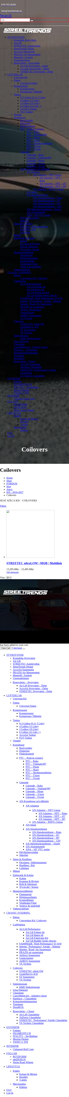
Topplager (19, 355)
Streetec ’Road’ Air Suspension (36, 304)
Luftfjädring (20, 281)
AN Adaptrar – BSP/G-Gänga (48, 189)
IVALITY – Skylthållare (26, 387)
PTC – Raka (33, 132)
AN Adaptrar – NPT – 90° (52, 186)
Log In (10, 436)
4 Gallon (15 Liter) (29, 100)
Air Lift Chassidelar (30, 364)
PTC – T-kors (34, 146)
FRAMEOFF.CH (23, 384)
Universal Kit (20, 77)
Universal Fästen (28, 83)
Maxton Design (22, 390)
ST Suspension (27, 329)
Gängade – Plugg (35, 160)
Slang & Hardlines (23, 223)
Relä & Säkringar (29, 246)
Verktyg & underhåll (30, 266)
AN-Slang (32, 192)
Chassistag (19, 344)
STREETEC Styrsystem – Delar (36, 71)
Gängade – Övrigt (36, 166)
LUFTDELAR (15, 74)
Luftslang (25, 232)
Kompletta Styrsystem (25, 40)
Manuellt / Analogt (23, 57)
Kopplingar (19, 117)
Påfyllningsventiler (29, 218)
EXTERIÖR (13, 378)
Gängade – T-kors (36, 163)
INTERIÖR (13, 395)
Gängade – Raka (35, 154)
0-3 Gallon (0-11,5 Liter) (32, 97)
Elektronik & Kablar (24, 238)
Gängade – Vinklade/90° (39, 157)
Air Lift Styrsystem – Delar (34, 66)
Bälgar (17, 275)
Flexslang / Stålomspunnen (33, 226)
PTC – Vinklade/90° (37, 134)
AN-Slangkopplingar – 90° (46, 203)
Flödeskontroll (27, 126)
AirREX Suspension (30, 315)
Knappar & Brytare (30, 243)
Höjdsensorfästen (29, 258)
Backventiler (26, 120)
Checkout (17, 648)
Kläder (17, 416)
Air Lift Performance (30, 284)
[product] (37, 534)
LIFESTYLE (14, 413)
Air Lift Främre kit (36, 286)
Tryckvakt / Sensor (29, 249)
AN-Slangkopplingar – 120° (47, 206)
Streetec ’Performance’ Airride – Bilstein (40, 301)
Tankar (17, 94)
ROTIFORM (20, 404)
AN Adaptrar (33, 172)
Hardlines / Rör (28, 229)
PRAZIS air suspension (32, 307)
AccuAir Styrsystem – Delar (34, 68)
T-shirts (24, 424)
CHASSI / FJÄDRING (19, 272)
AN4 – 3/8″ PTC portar (39, 215)
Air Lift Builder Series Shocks (42, 295)
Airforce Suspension (30, 309)
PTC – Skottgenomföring (39, 143)
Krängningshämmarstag (26, 352)
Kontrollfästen (27, 261)
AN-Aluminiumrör (36, 212)
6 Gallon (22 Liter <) (30, 106)
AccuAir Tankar (28, 109)
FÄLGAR (12, 401)
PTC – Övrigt (34, 149)
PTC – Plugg (33, 137)
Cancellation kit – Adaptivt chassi (31, 347)
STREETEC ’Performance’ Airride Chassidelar (43, 1020)
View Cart (5, 648)
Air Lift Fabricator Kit (38, 292)
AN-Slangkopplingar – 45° (46, 200)
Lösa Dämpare (21, 341)
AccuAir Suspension (24, 51)
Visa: (3, 577)
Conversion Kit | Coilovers (33, 278)
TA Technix (26, 318)
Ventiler (18, 114)
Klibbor (24, 430)
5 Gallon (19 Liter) (29, 103)
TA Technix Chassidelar (32, 375)
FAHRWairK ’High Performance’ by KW (41, 298)
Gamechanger (27, 312)
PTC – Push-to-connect (32, 129)
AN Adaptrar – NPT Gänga (47, 175)
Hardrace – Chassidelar (25, 350)
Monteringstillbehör (24, 252)
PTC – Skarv (33, 140)
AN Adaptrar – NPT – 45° (52, 183)
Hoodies (24, 421)
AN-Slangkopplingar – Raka (47, 198)
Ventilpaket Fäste (29, 263)
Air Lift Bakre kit (35, 289)
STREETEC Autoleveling (27, 45)
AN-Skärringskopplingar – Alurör (44, 209)
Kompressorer (21, 86)
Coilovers (19, 321)
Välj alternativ (12, 572)
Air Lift (18, 43)
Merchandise (20, 427)
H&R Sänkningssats (30, 338)
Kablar (23, 241)
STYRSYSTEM (15, 37)
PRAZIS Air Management (27, 54)
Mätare (17, 235)
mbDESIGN (20, 407)
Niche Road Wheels (24, 410)
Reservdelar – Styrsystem (26, 63)
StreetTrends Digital (24, 48)
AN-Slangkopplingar (37, 195)
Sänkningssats (21, 335)
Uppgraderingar (22, 60)
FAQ (10, 433)
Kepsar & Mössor (29, 418)
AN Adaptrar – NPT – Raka (53, 813)
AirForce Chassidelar (31, 367)
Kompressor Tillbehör (31, 91)
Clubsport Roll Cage (24, 398)
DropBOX (19, 358)
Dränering (25, 123)
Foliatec (18, 381)
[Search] (32, 20)
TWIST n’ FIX (21, 393)
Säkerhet (24, 220)
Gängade (24, 152)
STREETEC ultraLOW (32, 324)
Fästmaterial (26, 255)
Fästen (17, 80)
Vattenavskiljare (22, 269)
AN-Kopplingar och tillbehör (35, 169)
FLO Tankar (26, 111)
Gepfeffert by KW (29, 327)
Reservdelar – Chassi (24, 361)
